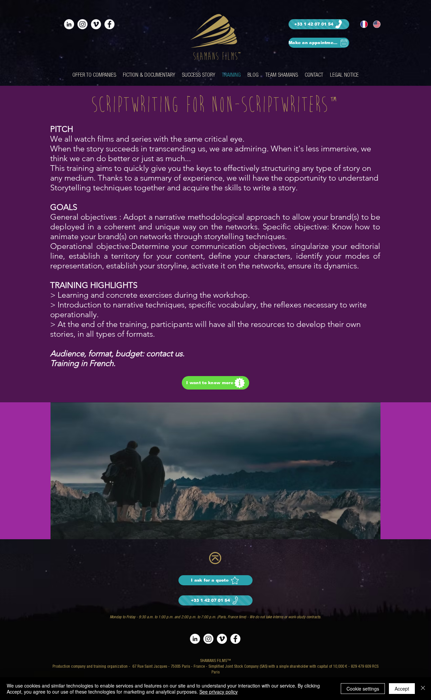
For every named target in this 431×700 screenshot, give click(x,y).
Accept (402, 688)
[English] (374, 24)
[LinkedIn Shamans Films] (69, 24)
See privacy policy (218, 691)
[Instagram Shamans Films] (82, 24)
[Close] (423, 689)
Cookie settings (362, 688)
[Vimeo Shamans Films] (96, 24)
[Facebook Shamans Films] (109, 24)
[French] (362, 24)
